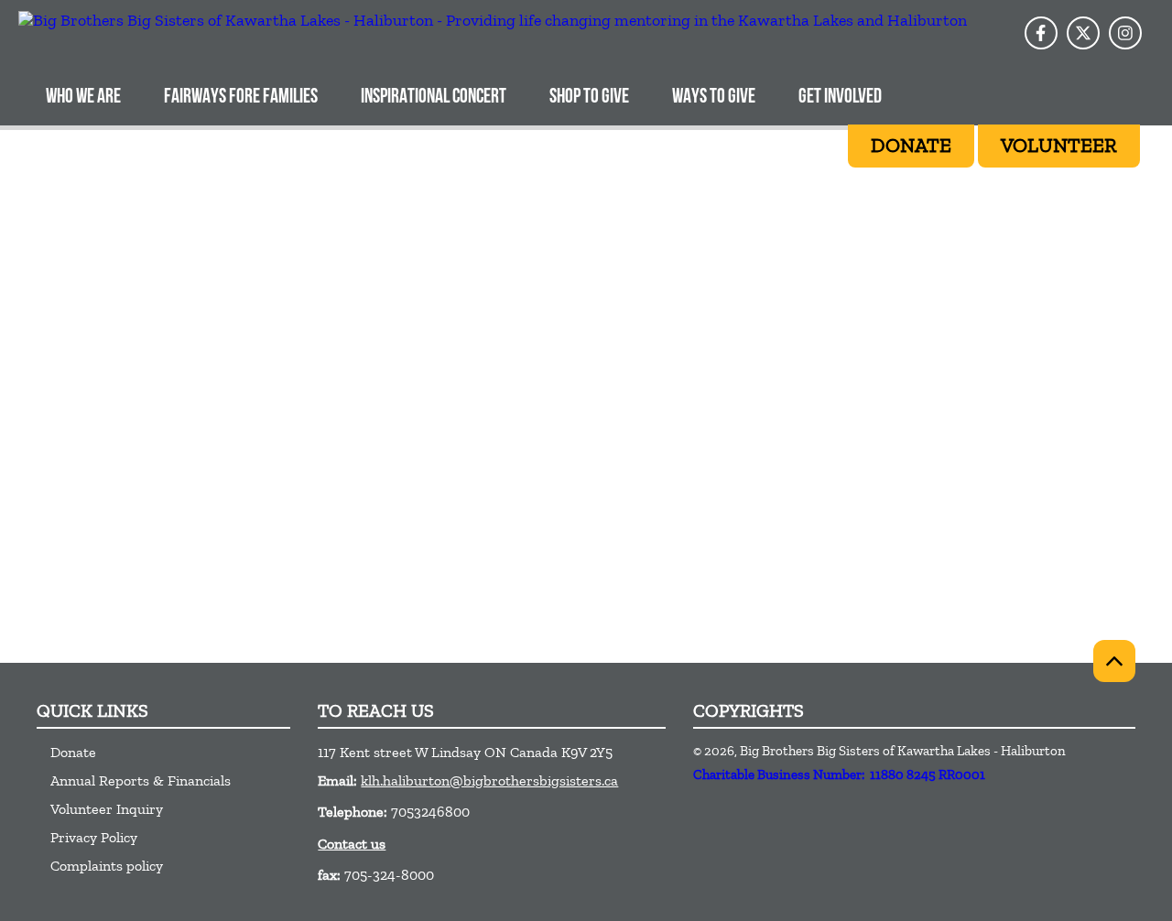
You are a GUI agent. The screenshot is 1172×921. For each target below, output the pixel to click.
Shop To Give (589, 97)
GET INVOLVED (840, 97)
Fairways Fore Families (241, 97)
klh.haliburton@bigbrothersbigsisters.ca (489, 780)
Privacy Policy (93, 837)
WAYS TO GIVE (713, 97)
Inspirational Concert (433, 97)
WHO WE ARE (83, 97)
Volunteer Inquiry (106, 809)
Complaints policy (106, 865)
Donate (73, 752)
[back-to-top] (1114, 661)
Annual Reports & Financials (140, 780)
